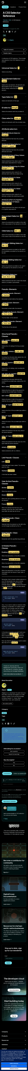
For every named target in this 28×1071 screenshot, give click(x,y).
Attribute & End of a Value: (11, 178)
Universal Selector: (10, 68)
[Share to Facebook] (6, 32)
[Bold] (3, 779)
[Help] (24, 780)
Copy (22, 592)
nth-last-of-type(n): (13, 375)
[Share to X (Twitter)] (4, 32)
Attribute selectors (9, 129)
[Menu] (25, 2)
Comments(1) (7, 773)
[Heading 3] (17, 779)
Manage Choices (14, 1068)
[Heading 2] (15, 779)
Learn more (6, 904)
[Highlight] (12, 779)
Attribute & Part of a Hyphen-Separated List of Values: (12, 202)
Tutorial (5, 25)
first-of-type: (12, 406)
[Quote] (21, 779)
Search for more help (14, 754)
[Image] (11, 779)
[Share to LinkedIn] (9, 32)
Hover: (7, 495)
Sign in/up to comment (9, 801)
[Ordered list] (20, 779)
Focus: (7, 504)
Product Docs (22, 7)
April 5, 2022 (11, 809)
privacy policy (12, 1052)
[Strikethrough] (8, 779)
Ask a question (14, 751)
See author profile (7, 703)
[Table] (3, 780)
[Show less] (23, 807)
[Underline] (6, 779)
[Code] (5, 780)
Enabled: (10, 552)
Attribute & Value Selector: (11, 145)
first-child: (12, 386)
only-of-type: (12, 437)
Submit (8, 963)
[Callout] (23, 779)
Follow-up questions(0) (20, 773)
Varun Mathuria (11, 807)
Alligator (11, 40)
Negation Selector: (10, 275)
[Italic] (5, 779)
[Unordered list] (18, 779)
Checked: (11, 567)
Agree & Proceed (14, 1063)
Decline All (14, 1066)
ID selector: (10, 107)
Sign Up (5, 872)
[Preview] (23, 780)
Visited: (8, 471)
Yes (14, 762)
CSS (10, 20)
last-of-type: (12, 417)
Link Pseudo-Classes (10, 457)
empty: (8, 447)
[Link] (9, 779)
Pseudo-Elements (9, 289)
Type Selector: (9, 97)
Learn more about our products (12, 674)
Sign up (14, 1016)
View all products (14, 990)
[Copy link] (15, 32)
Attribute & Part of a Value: (11, 189)
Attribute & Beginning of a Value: (13, 167)
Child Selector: (11, 231)
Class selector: (11, 118)
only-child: (12, 427)
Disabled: (11, 559)
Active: (7, 487)
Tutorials (5, 7)
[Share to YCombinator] (12, 32)
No (14, 765)
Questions (13, 7)
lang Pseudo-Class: (10, 534)
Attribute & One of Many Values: (13, 156)
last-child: (11, 395)
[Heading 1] (14, 779)
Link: (5, 461)
